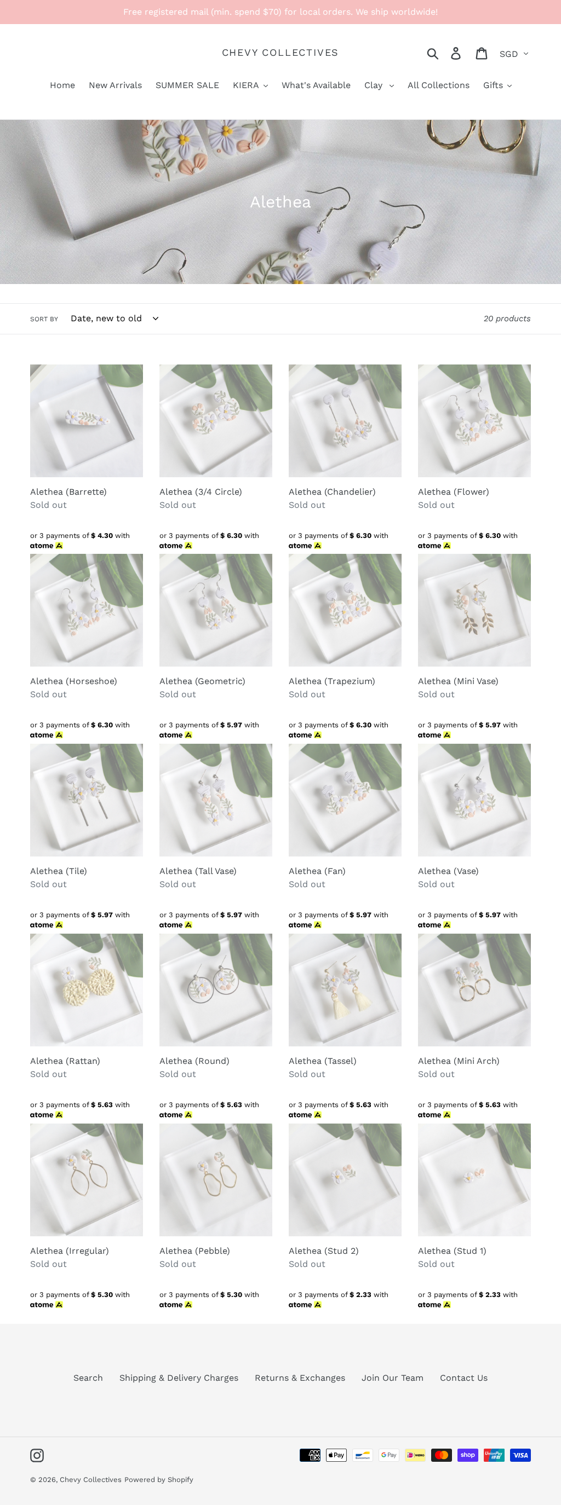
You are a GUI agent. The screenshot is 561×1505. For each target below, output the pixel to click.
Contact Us (464, 1378)
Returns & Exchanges (300, 1378)
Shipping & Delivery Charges (178, 1378)
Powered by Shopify (158, 1479)
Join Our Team (392, 1378)
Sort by (44, 319)
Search (88, 1378)
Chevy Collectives (281, 52)
